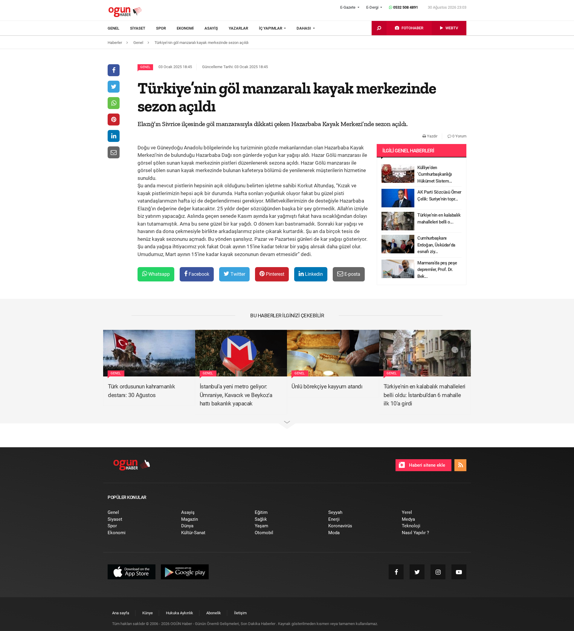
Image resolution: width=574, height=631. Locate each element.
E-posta (351, 274)
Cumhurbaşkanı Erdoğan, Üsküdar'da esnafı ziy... (436, 244)
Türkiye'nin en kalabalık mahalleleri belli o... (438, 218)
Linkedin (313, 274)
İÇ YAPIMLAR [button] (271, 28)
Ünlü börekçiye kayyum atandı (326, 386)
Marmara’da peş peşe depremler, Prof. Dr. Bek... (437, 269)
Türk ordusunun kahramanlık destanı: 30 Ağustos (141, 391)
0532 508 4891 (405, 7)
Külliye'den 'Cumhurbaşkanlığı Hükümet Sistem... (434, 174)
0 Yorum (458, 136)
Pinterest (274, 274)
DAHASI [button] (304, 28)
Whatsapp (158, 274)
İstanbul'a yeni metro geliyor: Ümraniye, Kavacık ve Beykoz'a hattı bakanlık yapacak (236, 395)
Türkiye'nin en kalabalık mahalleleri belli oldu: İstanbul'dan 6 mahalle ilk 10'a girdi (424, 395)
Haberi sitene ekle (426, 465)
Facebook (198, 274)
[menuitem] (119, 28)
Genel (145, 67)
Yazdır (431, 136)
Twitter (237, 274)
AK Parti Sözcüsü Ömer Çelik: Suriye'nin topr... (439, 195)
